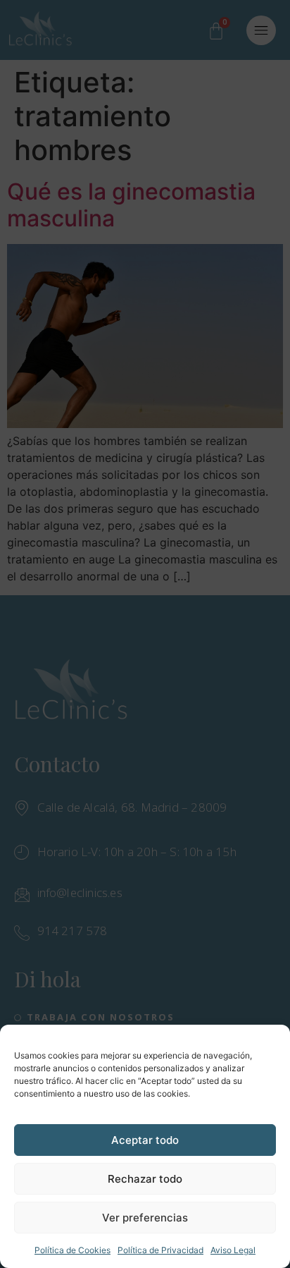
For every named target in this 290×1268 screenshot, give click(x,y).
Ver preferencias (145, 1217)
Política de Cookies (72, 1250)
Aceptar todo (145, 1140)
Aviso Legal (233, 1250)
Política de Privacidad (160, 1250)
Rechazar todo (145, 1178)
